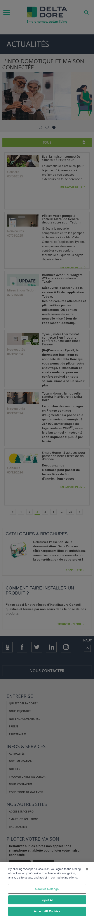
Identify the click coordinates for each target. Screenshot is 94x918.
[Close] (87, 869)
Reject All (47, 900)
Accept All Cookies (47, 911)
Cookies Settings (47, 889)
